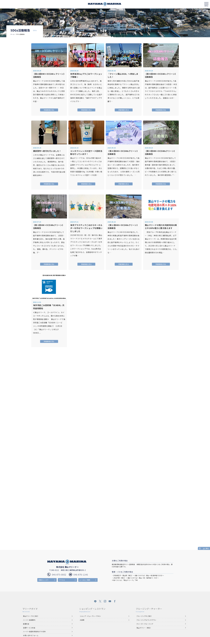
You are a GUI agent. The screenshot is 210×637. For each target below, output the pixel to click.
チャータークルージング (144, 624)
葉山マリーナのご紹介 (30, 616)
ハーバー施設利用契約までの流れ (34, 631)
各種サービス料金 (29, 628)
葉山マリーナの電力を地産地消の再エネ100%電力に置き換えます (161, 227)
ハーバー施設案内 (29, 620)
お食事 (82, 620)
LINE (95, 601)
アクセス (62, 580)
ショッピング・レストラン (92, 609)
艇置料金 (26, 624)
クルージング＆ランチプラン (146, 620)
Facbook (114, 601)
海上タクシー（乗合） (144, 628)
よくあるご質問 (84, 580)
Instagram (105, 601)
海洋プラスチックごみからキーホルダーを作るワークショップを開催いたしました (86, 228)
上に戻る (206, 548)
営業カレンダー (44, 580)
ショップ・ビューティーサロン (90, 616)
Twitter (100, 601)
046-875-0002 (59, 574)
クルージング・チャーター (149, 609)
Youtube (109, 601)
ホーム (12, 34)
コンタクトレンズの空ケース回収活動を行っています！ (86, 152)
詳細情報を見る (49, 110)
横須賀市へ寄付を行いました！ (47, 150)
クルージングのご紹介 (144, 616)
